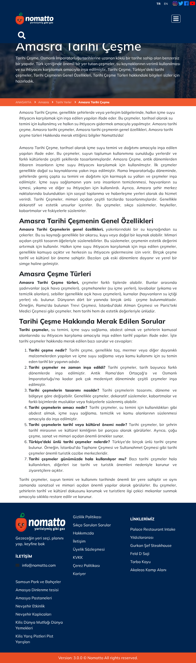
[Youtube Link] (192, 4)
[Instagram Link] (175, 4)
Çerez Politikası (86, 565)
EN (166, 3)
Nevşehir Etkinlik (30, 606)
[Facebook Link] (186, 4)
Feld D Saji (139, 553)
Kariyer (79, 573)
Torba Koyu (140, 561)
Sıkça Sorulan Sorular (92, 525)
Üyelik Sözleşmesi (89, 549)
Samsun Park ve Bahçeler (38, 581)
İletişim (79, 541)
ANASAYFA (24, 102)
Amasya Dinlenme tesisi (37, 589)
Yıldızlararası (141, 537)
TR (159, 3)
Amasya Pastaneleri (34, 598)
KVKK (78, 557)
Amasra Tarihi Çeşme (93, 102)
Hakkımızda (83, 533)
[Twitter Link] (180, 4)
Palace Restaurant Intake (152, 529)
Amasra (43, 102)
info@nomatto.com (39, 565)
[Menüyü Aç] (175, 19)
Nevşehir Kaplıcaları (33, 614)
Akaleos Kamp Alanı (148, 569)
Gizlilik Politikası (87, 516)
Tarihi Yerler (64, 102)
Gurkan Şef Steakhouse (151, 545)
